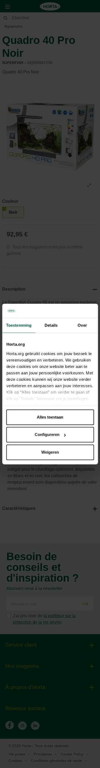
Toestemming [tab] (18, 325)
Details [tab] (51, 325)
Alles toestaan (50, 417)
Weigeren (50, 452)
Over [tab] (82, 325)
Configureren (47, 434)
